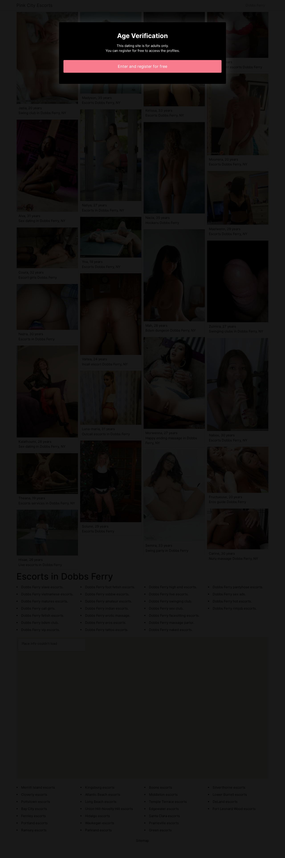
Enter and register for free (142, 66)
